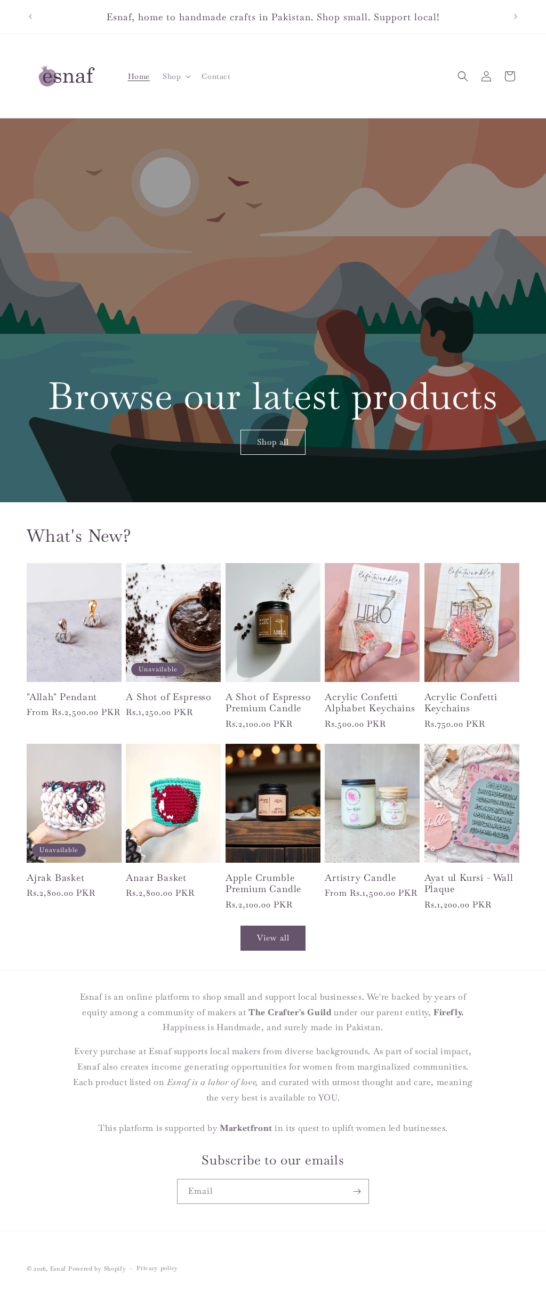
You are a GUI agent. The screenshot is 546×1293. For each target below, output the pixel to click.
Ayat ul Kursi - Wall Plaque (468, 883)
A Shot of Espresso (169, 696)
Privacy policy (157, 1268)
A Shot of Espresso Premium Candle (268, 702)
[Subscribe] (356, 1191)
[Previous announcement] (30, 16)
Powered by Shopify (97, 1268)
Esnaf (58, 1268)
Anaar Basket (156, 877)
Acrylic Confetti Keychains (460, 702)
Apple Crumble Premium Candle (263, 883)
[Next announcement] (515, 16)
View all (273, 938)
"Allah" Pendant (62, 696)
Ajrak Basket (56, 877)
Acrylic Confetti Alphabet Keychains (370, 702)
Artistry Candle (360, 877)
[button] (175, 76)
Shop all (273, 442)
